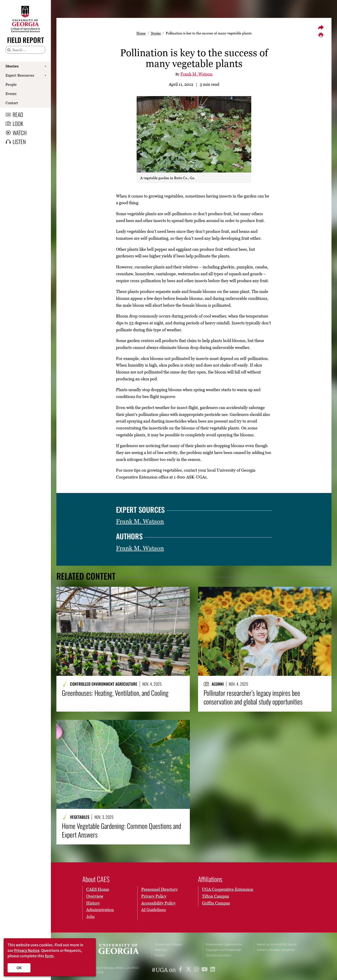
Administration (100, 909)
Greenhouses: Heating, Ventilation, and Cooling (115, 692)
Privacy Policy (153, 896)
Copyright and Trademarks (223, 950)
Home (141, 33)
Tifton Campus (215, 896)
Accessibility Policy (158, 903)
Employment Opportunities (224, 944)
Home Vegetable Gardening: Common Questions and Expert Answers (121, 830)
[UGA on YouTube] (205, 970)
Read (18, 114)
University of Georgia (114, 950)
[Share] (320, 27)
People (11, 84)
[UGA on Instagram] (197, 970)
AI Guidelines (153, 909)
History (93, 903)
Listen (19, 141)
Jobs (90, 916)
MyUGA (160, 955)
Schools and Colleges (168, 944)
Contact (12, 103)
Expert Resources (20, 75)
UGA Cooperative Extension (227, 889)
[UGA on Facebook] (181, 970)
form (49, 956)
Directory (161, 950)
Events (11, 94)
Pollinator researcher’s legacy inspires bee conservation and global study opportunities (253, 697)
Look (18, 123)
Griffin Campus (216, 903)
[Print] (320, 35)
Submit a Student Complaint (276, 950)
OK (19, 968)
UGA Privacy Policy (218, 955)
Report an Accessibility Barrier (277, 944)
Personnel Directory (159, 889)
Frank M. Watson (196, 74)
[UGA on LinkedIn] (212, 970)
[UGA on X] (189, 970)
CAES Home (97, 889)
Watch (20, 132)
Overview (94, 896)
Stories (12, 66)
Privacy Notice (26, 950)
